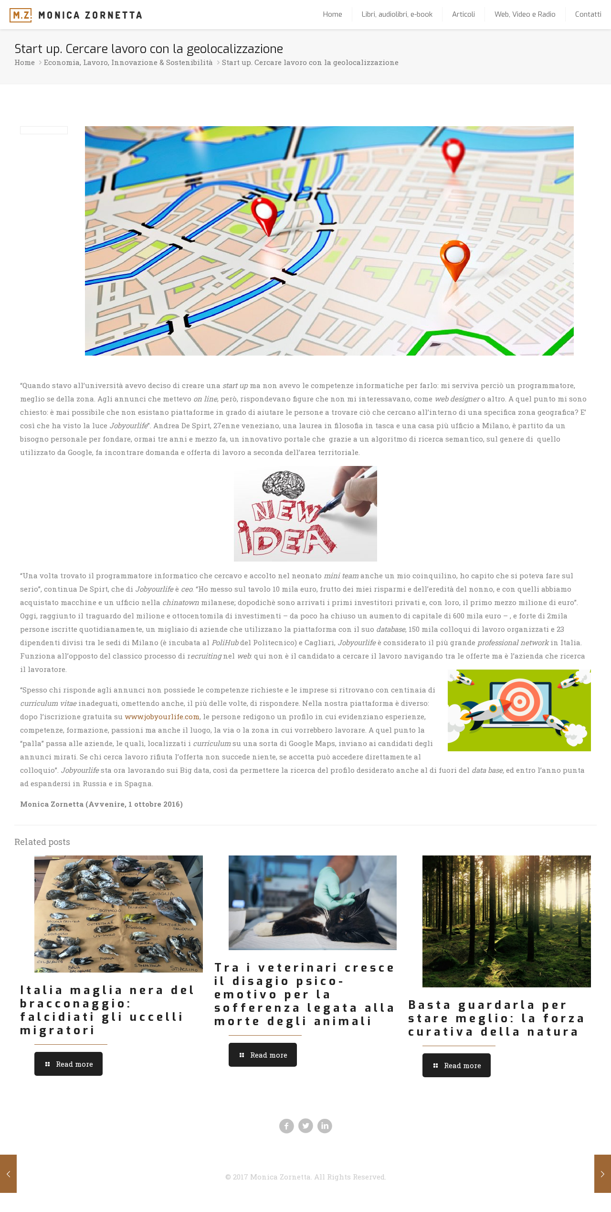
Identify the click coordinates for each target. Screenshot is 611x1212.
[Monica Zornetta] (76, 14)
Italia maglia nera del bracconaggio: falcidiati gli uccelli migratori (108, 1010)
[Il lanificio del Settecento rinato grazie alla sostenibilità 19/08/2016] (8, 1174)
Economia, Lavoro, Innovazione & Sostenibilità (128, 62)
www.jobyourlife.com (162, 716)
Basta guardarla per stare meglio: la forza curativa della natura (497, 1018)
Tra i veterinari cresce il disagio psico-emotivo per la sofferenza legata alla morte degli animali (305, 994)
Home (24, 62)
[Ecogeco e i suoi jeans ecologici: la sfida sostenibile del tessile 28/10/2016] (602, 1174)
